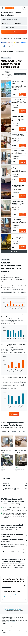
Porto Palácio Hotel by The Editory (18, 82)
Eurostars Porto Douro (17, 150)
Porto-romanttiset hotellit (10, 594)
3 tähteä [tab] (14, 431)
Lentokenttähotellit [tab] (17, 586)
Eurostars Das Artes (17, 134)
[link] (14, 414)
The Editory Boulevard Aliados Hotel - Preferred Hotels (18, 202)
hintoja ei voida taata (11, 621)
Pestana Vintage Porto (17, 185)
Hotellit (11, 607)
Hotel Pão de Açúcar (17, 236)
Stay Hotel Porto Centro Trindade (18, 168)
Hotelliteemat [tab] (6, 586)
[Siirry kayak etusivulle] (9, 8)
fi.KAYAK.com (6, 607)
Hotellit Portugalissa (9, 609)
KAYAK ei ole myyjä (7, 626)
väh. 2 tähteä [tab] (22, 431)
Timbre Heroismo (16, 219)
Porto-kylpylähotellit (9, 596)
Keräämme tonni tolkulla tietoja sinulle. (12, 628)
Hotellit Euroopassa (19, 607)
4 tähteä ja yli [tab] (5, 431)
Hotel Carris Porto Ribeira (18, 100)
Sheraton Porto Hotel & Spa (17, 117)
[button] (2, 8)
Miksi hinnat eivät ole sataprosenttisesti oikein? (12, 631)
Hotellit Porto (18, 609)
